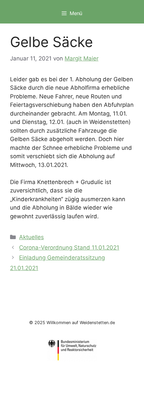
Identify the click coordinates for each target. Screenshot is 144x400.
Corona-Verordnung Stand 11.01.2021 (69, 247)
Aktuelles (31, 237)
